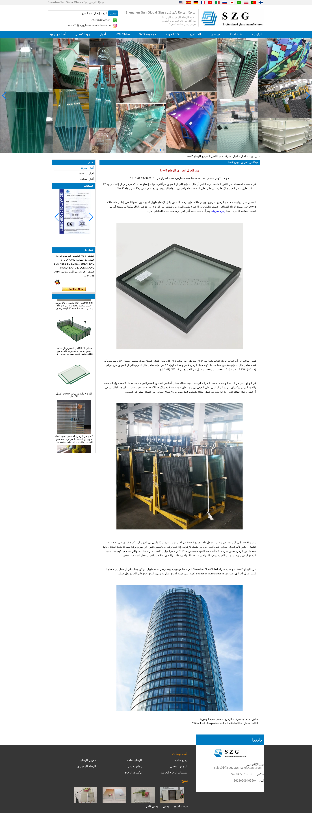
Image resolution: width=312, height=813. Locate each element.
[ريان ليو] (57, 282)
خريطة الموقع (181, 806)
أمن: (261, 780)
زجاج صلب (181, 760)
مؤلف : (225, 178)
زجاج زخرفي (134, 766)
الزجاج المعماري (86, 766)
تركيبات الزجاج (133, 772)
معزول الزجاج (88, 760)
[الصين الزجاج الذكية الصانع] (85, 802)
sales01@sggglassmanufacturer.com (90, 25)
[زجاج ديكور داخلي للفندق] (156, 95)
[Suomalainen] (261, 2)
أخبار (103, 34)
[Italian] (217, 2)
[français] (203, 2)
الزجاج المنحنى (178, 766)
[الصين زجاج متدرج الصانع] (114, 802)
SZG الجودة (173, 34)
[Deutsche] (196, 2)
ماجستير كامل (153, 806)
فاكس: (260, 774)
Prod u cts (236, 34)
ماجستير (167, 806)
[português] (253, 2)
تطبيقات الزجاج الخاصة (174, 772)
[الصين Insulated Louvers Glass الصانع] (172, 802)
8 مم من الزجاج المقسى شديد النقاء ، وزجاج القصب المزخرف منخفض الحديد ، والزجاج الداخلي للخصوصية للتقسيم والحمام (74, 425)
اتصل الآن (74, 289)
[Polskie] (246, 2)
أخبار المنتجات (86, 173)
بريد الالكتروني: (255, 764)
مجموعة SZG (147, 34)
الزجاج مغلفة (134, 760)
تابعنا (257, 740)
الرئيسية (257, 34)
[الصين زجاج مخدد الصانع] (143, 802)
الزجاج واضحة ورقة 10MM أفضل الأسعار (74, 382)
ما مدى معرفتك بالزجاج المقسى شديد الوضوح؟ (225, 719)
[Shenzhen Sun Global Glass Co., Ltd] (232, 25)
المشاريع (195, 34)
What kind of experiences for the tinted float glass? (221, 723)
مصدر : (209, 178)
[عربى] (239, 2)
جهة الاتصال (82, 34)
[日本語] (232, 2)
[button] (163, 150)
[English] (181, 2)
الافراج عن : (161, 178)
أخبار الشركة (231, 156)
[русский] (224, 2)
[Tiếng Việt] (210, 2)
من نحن (215, 34)
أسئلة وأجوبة (57, 34)
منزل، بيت (254, 156)
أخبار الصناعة (87, 179)
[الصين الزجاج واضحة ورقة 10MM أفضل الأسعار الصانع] (74, 377)
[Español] (188, 2)
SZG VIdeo (123, 34)
